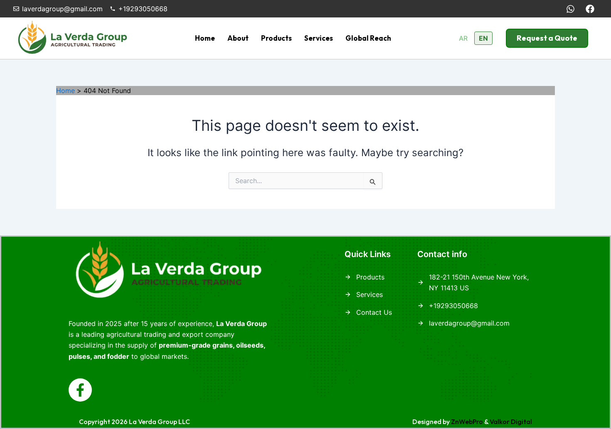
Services (318, 38)
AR (463, 38)
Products (276, 38)
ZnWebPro (467, 421)
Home (205, 38)
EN (483, 38)
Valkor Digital (511, 421)
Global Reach (368, 38)
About (238, 38)
